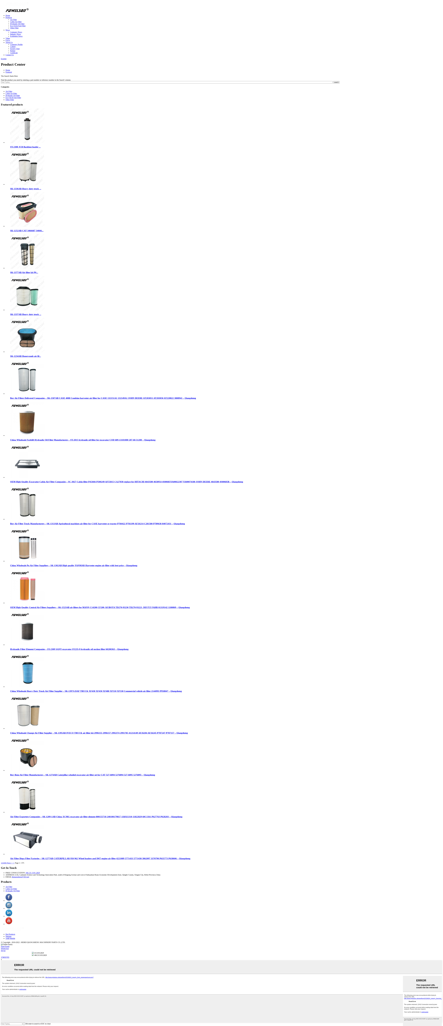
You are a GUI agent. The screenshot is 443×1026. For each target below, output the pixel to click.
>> (13, 863)
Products (9, 18)
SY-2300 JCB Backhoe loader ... (25, 147)
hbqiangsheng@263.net (20, 877)
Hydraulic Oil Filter (17, 24)
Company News (16, 32)
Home (8, 15)
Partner (12, 51)
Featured (9, 72)
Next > (9, 863)
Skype (3, 951)
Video (8, 38)
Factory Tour (15, 49)
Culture (13, 47)
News (8, 30)
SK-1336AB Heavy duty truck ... (25, 189)
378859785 (5, 957)
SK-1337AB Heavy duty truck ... (25, 314)
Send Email (5, 946)
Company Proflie (16, 44)
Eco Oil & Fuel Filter (18, 26)
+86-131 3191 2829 (32, 873)
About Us (9, 42)
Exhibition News (16, 36)
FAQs (8, 40)
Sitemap (8, 936)
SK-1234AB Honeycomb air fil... (25, 356)
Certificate (14, 53)
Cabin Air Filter (16, 22)
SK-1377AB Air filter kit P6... (24, 272)
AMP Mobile (10, 938)
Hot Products (10, 934)
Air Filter (13, 20)
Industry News (15, 34)
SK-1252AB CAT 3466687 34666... (26, 230)
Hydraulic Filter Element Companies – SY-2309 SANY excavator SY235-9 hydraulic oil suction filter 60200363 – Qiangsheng (69, 649)
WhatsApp (5, 949)
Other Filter (14, 28)
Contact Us (10, 55)
